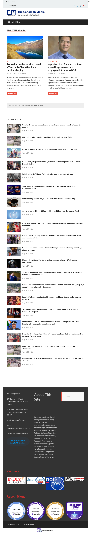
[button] (89, 2)
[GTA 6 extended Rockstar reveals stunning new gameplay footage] (14, 149)
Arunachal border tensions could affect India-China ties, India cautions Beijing (24, 67)
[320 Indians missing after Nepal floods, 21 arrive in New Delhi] (14, 137)
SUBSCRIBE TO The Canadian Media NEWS (26, 105)
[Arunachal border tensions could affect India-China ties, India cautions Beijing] (25, 48)
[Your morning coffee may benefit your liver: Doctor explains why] (14, 199)
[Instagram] (80, 6)
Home (67, 396)
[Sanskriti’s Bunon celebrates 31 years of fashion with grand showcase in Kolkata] (14, 297)
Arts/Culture (52, 61)
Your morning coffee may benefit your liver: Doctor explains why (48, 199)
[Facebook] (72, 6)
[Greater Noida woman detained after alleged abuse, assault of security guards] (14, 125)
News (8, 61)
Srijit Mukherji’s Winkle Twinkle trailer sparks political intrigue (47, 174)
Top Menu (12, 2)
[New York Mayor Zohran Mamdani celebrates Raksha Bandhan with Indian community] (14, 223)
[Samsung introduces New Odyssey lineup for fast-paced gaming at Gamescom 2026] (14, 186)
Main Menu (15, 22)
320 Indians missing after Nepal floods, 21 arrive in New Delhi (47, 137)
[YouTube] (83, 6)
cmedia (23, 73)
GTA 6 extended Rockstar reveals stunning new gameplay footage (49, 149)
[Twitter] (74, 6)
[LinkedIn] (77, 6)
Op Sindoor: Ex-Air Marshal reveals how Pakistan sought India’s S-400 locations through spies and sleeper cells (50, 322)
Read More (12, 93)
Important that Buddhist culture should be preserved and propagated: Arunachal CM (65, 67)
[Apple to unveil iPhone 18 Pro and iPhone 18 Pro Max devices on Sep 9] (14, 211)
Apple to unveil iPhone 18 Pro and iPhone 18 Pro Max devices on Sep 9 (50, 211)
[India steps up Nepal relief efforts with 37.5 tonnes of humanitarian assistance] (14, 346)
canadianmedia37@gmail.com (18, 428)
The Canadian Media (27, 524)
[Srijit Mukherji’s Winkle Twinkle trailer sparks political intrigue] (14, 174)
